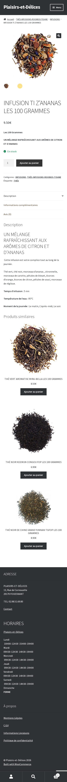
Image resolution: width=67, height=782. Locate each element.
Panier (51, 774)
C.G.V (6, 725)
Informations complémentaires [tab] (21, 205)
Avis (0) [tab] (7, 214)
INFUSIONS (55, 19)
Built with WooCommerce (17, 764)
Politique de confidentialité (18, 740)
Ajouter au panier (29, 162)
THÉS (16, 180)
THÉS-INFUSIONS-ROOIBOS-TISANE (32, 19)
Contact (8, 608)
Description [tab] (10, 195)
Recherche (33, 776)
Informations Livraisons (16, 733)
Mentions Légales (13, 717)
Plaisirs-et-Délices (22, 7)
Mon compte (11, 776)
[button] (58, 35)
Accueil (10, 19)
